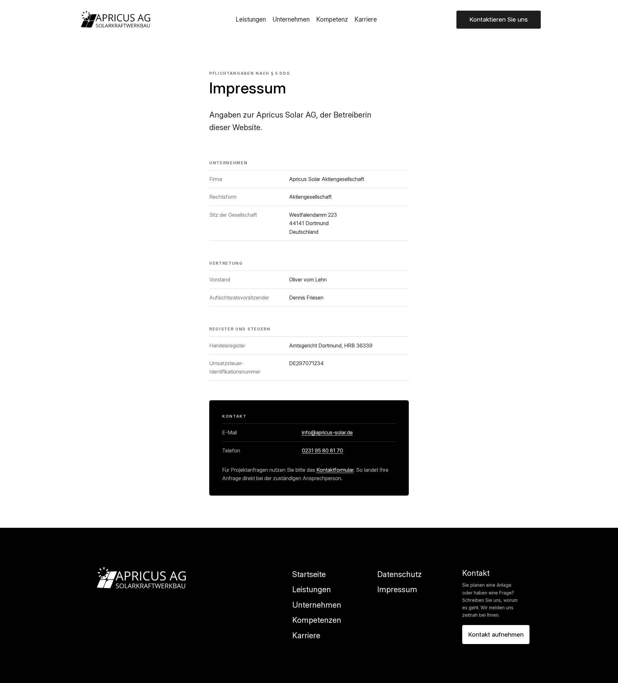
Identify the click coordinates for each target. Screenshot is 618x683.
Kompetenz (332, 19)
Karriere (365, 19)
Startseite (309, 574)
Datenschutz (399, 574)
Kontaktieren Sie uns (498, 19)
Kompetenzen (316, 620)
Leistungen (251, 19)
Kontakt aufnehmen (496, 634)
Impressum (397, 589)
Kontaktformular (334, 470)
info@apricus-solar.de (327, 432)
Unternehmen (291, 19)
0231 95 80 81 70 (322, 450)
